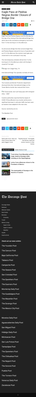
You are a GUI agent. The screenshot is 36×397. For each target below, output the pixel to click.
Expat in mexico (7, 227)
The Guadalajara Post (11, 294)
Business (4, 215)
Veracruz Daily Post (10, 380)
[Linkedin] (15, 24)
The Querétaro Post (10, 279)
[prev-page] (3, 179)
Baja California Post (10, 255)
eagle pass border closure (12, 118)
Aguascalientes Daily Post (12, 323)
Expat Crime (6, 225)
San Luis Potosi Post (10, 342)
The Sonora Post (9, 366)
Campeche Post (8, 265)
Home (3, 6)
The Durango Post (9, 304)
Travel (8, 9)
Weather (5, 230)
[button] (3, 2)
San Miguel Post (8, 327)
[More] (30, 24)
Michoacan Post (8, 337)
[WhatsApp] (26, 24)
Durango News (5, 166)
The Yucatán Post (9, 246)
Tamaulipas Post (8, 347)
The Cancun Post (9, 251)
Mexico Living (5, 222)
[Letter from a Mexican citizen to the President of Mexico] (6, 164)
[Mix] (18, 24)
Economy (5, 217)
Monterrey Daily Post (10, 289)
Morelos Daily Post (9, 318)
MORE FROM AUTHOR (21, 150)
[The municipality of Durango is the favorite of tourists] (6, 172)
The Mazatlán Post (9, 299)
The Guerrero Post (9, 284)
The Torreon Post (9, 376)
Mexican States (6, 210)
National (8, 6)
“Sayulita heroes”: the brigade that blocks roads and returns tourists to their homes (26, 141)
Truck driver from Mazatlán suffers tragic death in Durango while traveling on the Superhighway (22, 156)
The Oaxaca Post (9, 270)
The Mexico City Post (10, 308)
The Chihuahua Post (10, 356)
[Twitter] (7, 24)
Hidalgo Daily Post (9, 332)
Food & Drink (5, 235)
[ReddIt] (22, 24)
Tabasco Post (7, 260)
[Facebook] (3, 24)
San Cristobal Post (9, 275)
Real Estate (5, 212)
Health (3, 232)
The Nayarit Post (8, 361)
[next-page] (5, 179)
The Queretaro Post (10, 351)
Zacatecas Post (8, 385)
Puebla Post (7, 371)
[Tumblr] (11, 24)
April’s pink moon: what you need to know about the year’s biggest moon (9, 140)
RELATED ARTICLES (8, 150)
